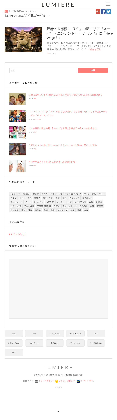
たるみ (45, 194)
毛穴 (23, 210)
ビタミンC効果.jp (66, 381)
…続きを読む (94, 49)
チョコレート (16, 202)
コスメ (37, 198)
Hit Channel (87, 381)
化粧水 (99, 202)
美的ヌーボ (62, 210)
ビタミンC (38, 202)
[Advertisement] (58, 289)
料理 (92, 206)
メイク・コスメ (75, 333)
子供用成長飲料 (44, 206)
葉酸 (79, 210)
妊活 (19, 206)
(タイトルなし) (17, 234)
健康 (35, 98)
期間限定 (14, 210)
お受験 (36, 194)
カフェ (13, 198)
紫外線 (38, 210)
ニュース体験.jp (45, 381)
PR (19, 194)
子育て (57, 206)
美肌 (72, 210)
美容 (35, 132)
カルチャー (53, 53)
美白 (53, 210)
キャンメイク (25, 198)
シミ (58, 198)
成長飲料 (83, 206)
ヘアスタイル (55, 333)
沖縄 (30, 210)
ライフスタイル (96, 343)
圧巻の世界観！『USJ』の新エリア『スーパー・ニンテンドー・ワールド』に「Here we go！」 (79, 33)
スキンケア (74, 198)
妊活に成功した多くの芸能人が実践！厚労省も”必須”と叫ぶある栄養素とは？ (65, 94)
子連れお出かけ (69, 206)
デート (28, 202)
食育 (86, 210)
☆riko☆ (26, 194)
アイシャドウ (56, 194)
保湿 (91, 202)
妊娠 (12, 206)
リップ (68, 202)
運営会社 (58, 387)
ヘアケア (50, 202)
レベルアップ (80, 202)
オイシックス (90, 194)
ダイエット (87, 198)
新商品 (100, 206)
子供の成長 (29, 206)
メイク (60, 202)
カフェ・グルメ (14, 343)
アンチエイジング (73, 194)
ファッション (37, 119)
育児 (96, 333)
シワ (65, 198)
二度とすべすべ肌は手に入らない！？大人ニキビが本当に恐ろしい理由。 (63, 145)
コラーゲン (48, 198)
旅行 (13, 352)
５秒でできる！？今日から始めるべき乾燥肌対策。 (53, 162)
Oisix (13, 194)
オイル (102, 194)
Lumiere (59, 4)
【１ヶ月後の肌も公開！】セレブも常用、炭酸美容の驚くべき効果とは (62, 128)
